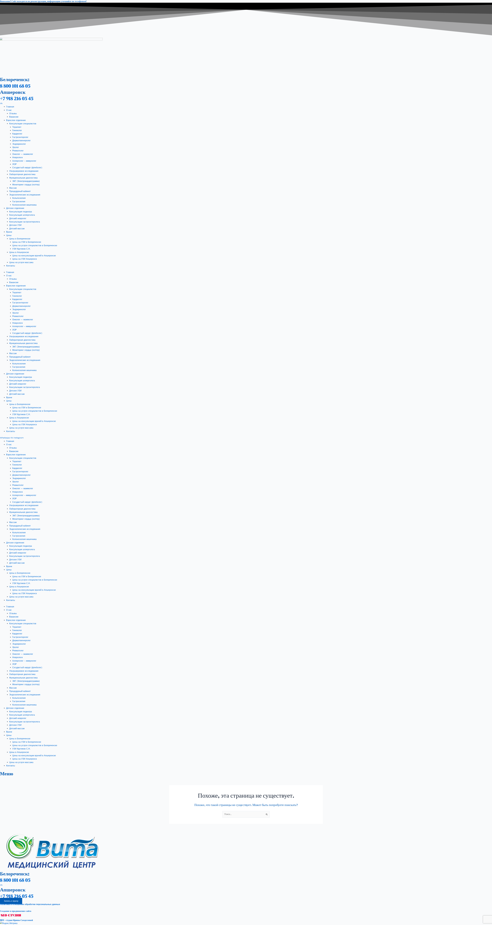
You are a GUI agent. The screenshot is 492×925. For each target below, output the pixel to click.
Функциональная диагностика (23, 178)
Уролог (15, 147)
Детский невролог (17, 218)
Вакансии (13, 117)
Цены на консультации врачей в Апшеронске (34, 255)
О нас (9, 110)
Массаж (13, 188)
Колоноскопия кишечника (24, 205)
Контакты (10, 266)
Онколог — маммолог (22, 154)
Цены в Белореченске (19, 238)
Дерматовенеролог (21, 140)
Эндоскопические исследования (24, 195)
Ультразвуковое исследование (23, 171)
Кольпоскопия (19, 198)
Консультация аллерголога (22, 215)
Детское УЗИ (15, 225)
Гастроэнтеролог (20, 137)
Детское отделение (15, 208)
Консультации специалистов (22, 123)
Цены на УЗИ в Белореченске (26, 242)
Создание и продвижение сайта (15, 911)
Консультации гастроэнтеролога (24, 222)
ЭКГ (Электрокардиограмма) (26, 181)
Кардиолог (17, 134)
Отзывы (13, 113)
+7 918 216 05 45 (16, 98)
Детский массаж (17, 228)
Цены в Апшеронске (19, 252)
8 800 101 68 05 (15, 86)
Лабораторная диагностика (22, 174)
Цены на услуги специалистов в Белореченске (34, 245)
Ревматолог (18, 150)
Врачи (9, 232)
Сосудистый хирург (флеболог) (27, 167)
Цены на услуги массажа (21, 262)
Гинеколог (17, 130)
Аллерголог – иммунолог (24, 161)
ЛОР (14, 164)
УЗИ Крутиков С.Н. (21, 249)
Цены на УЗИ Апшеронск (24, 259)
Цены (9, 235)
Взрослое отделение (16, 120)
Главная (10, 106)
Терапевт (16, 127)
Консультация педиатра (20, 211)
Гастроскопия (18, 201)
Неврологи (17, 157)
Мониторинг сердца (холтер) (26, 184)
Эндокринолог (19, 144)
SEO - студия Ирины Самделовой (16, 920)
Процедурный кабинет (20, 191)
